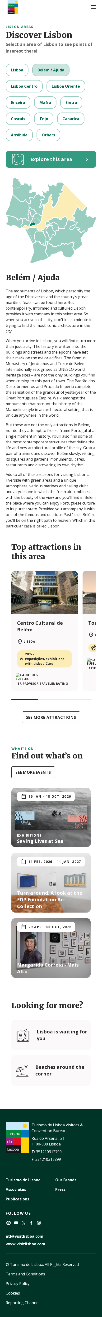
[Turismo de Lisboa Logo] (13, 7)
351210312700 (49, 1151)
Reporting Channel (22, 1302)
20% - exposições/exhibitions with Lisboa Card (45, 659)
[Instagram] (39, 1223)
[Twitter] (24, 1223)
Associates (16, 1189)
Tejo (43, 118)
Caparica (70, 118)
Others (48, 135)
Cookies (13, 1293)
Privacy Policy (17, 1283)
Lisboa (17, 70)
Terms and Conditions (25, 1274)
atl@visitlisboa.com (24, 1236)
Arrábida (19, 135)
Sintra (71, 102)
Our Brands (65, 1180)
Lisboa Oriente (66, 86)
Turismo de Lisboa (23, 1180)
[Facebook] (31, 1223)
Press (60, 1189)
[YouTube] (16, 1223)
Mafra (45, 102)
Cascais (18, 118)
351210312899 (48, 1159)
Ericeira (18, 102)
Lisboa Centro (24, 86)
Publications (17, 1199)
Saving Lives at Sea (40, 841)
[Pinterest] (8, 1223)
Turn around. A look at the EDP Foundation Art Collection (49, 899)
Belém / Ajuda (50, 70)
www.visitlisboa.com (25, 1244)
